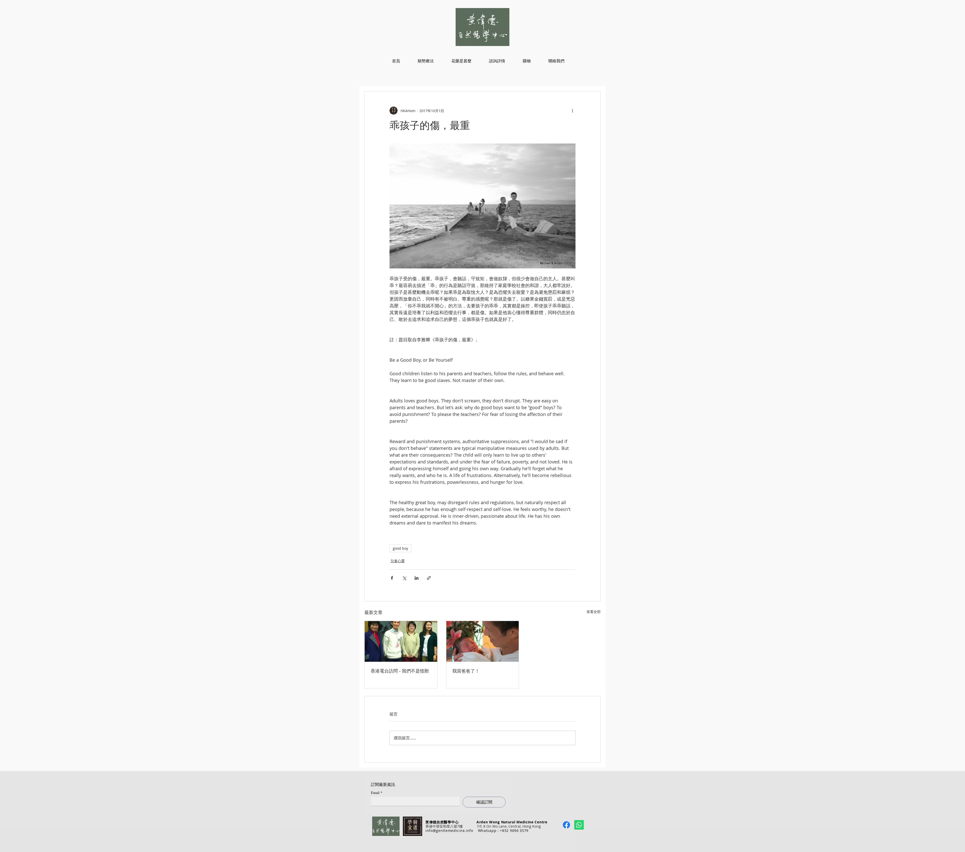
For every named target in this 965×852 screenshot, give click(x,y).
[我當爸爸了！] (482, 641)
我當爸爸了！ (465, 671)
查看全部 (594, 611)
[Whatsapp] (579, 825)
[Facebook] (566, 825)
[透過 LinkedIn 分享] (416, 578)
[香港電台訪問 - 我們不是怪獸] (401, 641)
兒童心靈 (398, 560)
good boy (400, 548)
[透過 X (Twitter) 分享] (404, 578)
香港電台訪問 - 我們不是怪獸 (400, 671)
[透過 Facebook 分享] (392, 578)
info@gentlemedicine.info (449, 830)
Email (376, 792)
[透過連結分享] (428, 578)
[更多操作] (572, 111)
